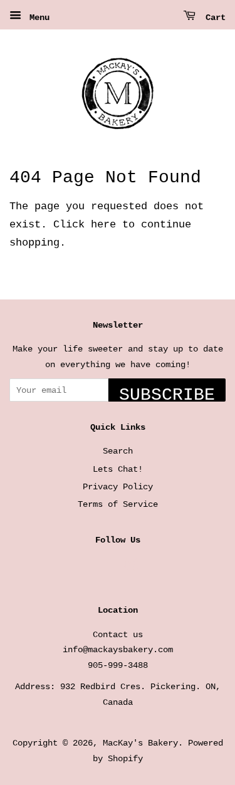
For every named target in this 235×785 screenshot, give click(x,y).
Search (118, 451)
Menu (37, 18)
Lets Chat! (118, 469)
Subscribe (167, 393)
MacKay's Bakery (140, 743)
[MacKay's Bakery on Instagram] (131, 568)
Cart (213, 18)
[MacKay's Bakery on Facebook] (104, 568)
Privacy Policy (118, 487)
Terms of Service (118, 504)
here (103, 225)
